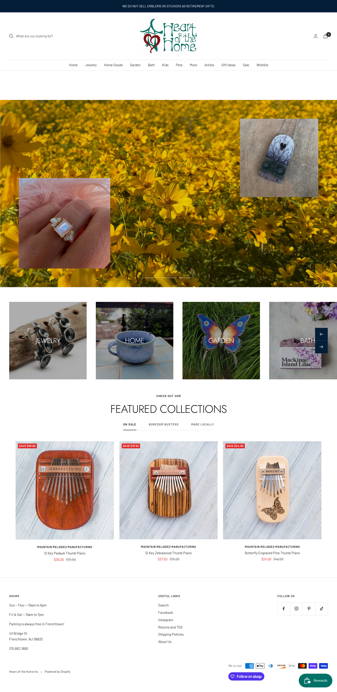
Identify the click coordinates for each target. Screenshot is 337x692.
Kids (165, 65)
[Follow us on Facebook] (283, 608)
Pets (179, 65)
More (193, 65)
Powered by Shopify (57, 671)
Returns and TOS (170, 627)
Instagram (165, 620)
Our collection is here (168, 211)
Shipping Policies (171, 634)
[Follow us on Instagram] (296, 608)
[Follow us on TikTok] (321, 608)
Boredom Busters (164, 424)
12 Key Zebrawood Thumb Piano (168, 553)
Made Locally (202, 424)
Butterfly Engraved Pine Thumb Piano (272, 553)
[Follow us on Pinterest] (309, 608)
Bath (151, 65)
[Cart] (325, 36)
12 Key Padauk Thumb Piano (64, 553)
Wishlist (262, 65)
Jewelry (91, 65)
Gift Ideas (228, 65)
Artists (209, 65)
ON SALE (129, 424)
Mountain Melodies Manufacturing (64, 547)
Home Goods (113, 65)
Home (73, 65)
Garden (135, 65)
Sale (246, 65)
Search (163, 605)
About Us (164, 642)
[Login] (316, 36)
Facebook (165, 612)
